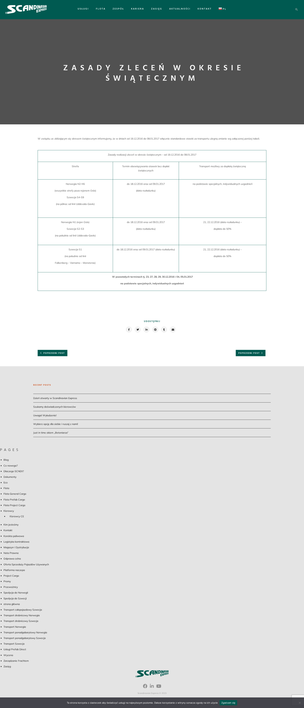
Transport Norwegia (15, 626)
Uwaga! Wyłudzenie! (44, 415)
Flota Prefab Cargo (14, 499)
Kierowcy (9, 510)
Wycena (8, 655)
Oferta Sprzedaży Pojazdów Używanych (26, 564)
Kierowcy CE (17, 516)
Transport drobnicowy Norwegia (22, 615)
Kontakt (205, 9)
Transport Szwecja (14, 643)
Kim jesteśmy (11, 524)
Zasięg (156, 9)
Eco (6, 482)
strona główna (12, 604)
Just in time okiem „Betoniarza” (50, 432)
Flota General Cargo (15, 493)
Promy (7, 581)
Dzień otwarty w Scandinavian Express (55, 398)
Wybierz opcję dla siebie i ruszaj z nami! (55, 424)
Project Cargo (11, 575)
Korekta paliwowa (14, 536)
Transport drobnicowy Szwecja (21, 621)
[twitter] (137, 329)
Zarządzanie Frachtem (16, 660)
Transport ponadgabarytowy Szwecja (25, 638)
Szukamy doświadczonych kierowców (54, 406)
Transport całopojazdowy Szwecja (23, 609)
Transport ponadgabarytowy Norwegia (25, 632)
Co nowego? (11, 465)
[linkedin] (146, 329)
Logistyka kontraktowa (16, 541)
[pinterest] (155, 329)
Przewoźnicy (11, 587)
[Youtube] (158, 687)
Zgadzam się (228, 702)
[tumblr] (164, 329)
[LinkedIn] (152, 687)
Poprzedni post (54, 353)
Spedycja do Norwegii (16, 592)
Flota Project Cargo (14, 505)
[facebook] (129, 329)
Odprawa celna (12, 558)
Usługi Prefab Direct (15, 649)
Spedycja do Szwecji (15, 598)
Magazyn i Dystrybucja (16, 547)
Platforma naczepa (14, 570)
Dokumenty (10, 476)
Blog (6, 459)
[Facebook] (145, 687)
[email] (173, 329)
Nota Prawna (11, 553)
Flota (101, 9)
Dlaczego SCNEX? (14, 471)
